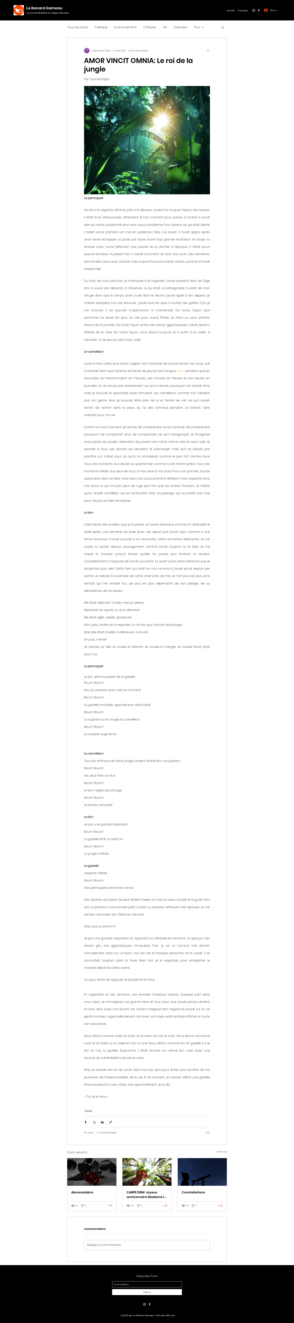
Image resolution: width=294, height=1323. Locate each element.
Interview (180, 27)
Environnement (125, 27)
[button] (222, 27)
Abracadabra (82, 1192)
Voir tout (222, 1151)
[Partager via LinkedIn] (102, 1122)
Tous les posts (77, 27)
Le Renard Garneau (44, 8)
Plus (197, 27)
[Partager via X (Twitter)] (94, 1122)
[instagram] (253, 10)
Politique (101, 27)
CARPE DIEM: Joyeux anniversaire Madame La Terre (147, 1194)
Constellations (193, 1192)
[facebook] (258, 10)
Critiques (149, 27)
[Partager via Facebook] (85, 1122)
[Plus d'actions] (208, 51)
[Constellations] (202, 1172)
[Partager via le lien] (110, 1122)
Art (165, 27)
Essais (88, 1110)
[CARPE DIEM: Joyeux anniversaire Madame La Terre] (147, 1172)
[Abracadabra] (91, 1172)
